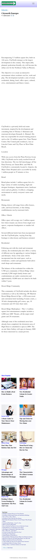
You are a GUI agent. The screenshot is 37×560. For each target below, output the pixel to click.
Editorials (4, 10)
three (15, 530)
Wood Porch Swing (26, 445)
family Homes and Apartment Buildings (20, 515)
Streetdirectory (15, 557)
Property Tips (4, 496)
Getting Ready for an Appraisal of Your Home (13, 527)
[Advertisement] (18, 36)
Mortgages (4, 470)
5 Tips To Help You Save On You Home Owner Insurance (16, 541)
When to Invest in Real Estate (9, 524)
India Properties (24, 389)
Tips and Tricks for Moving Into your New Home (26, 421)
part (12, 530)
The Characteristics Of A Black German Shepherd (26, 474)
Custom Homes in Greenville (9, 535)
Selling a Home (6, 544)
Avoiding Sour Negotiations (9, 533)
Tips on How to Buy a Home (9, 516)
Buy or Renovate (6, 530)
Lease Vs (16, 523)
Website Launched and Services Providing (12, 539)
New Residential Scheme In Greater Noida (26, 394)
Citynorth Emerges (10, 13)
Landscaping (23, 443)
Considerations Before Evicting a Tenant (12, 543)
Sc (16, 535)
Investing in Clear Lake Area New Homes (12, 518)
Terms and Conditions (23, 557)
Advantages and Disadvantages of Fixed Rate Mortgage (8, 474)
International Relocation (26, 416)
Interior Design (5, 416)
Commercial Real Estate (8, 523)
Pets (21, 470)
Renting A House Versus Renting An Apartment (7, 501)
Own (20, 523)
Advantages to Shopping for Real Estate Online (13, 529)
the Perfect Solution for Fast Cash (18, 544)
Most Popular (6, 375)
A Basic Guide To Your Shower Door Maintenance (7, 421)
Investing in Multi (7, 515)
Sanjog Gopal (6, 15)
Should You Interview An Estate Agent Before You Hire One (16, 538)
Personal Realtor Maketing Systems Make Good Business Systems (17, 536)
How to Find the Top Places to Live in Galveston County (15, 526)
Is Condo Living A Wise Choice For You (12, 532)
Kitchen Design (5, 443)
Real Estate (4, 389)
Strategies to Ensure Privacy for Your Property (13, 513)
